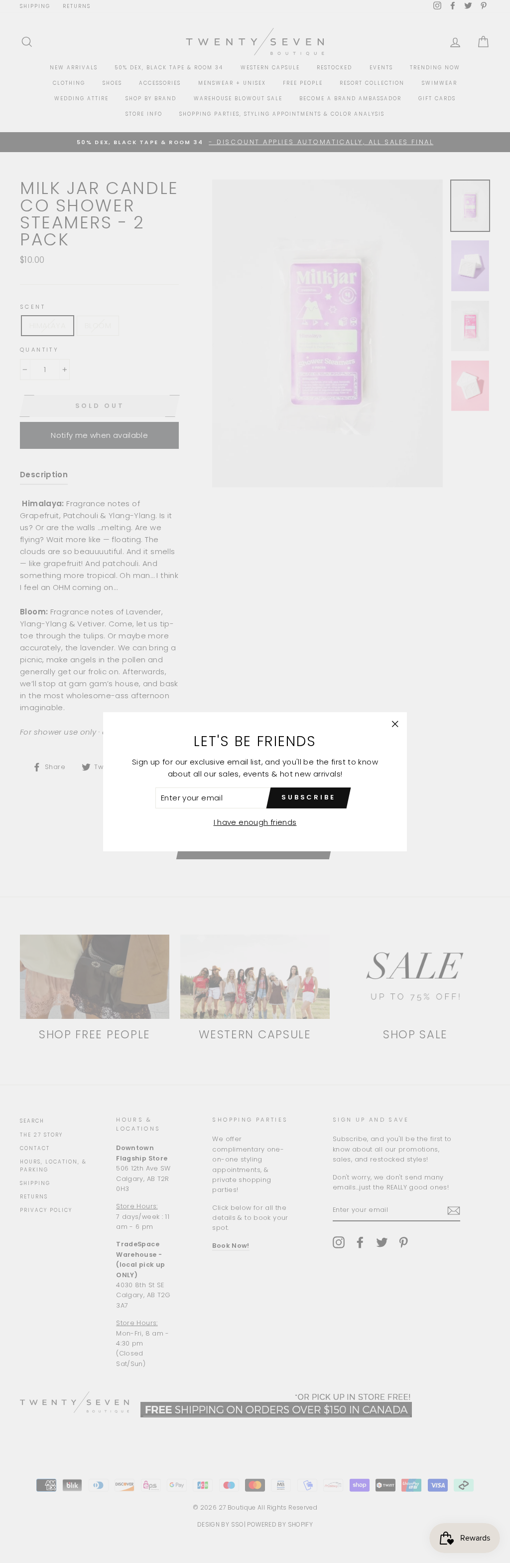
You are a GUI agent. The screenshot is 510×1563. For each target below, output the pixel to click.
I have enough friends (255, 822)
